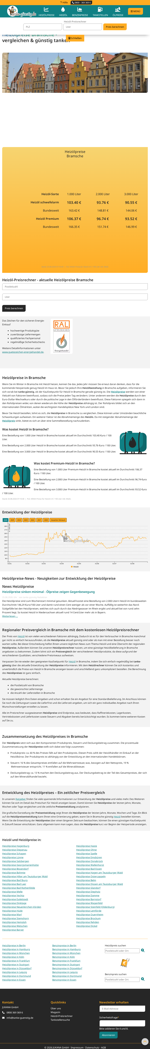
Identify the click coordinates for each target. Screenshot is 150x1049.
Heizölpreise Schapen (14, 853)
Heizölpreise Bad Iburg (15, 880)
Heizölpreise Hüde (12, 910)
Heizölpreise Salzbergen (15, 861)
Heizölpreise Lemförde (88, 910)
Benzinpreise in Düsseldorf (67, 968)
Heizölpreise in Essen (14, 979)
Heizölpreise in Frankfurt (16, 960)
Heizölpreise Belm (86, 880)
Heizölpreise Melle (12, 891)
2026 (5, 520)
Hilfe (65, 2)
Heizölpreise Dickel (86, 926)
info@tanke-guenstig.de (20, 1017)
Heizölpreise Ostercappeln (91, 876)
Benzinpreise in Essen (64, 979)
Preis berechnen (14, 308)
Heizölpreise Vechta (13, 895)
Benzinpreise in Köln (63, 957)
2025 (12, 520)
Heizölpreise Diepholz (88, 891)
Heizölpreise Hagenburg (15, 846)
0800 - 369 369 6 (82, 2)
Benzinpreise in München (66, 953)
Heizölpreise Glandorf (88, 887)
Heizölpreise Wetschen (15, 926)
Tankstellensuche (60, 1019)
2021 (39, 520)
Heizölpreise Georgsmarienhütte (20, 865)
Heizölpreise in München (16, 953)
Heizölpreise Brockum (88, 918)
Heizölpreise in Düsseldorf (16, 968)
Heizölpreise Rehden (87, 922)
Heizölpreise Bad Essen (89, 868)
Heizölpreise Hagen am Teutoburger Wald (99, 872)
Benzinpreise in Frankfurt (66, 960)
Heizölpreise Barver (13, 929)
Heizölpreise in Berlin (14, 945)
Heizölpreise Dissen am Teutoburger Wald (99, 884)
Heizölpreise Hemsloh (14, 922)
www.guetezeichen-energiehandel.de (23, 352)
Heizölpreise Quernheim (89, 914)
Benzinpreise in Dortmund (67, 976)
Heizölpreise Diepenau (14, 849)
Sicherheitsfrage (109, 1017)
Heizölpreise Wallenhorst (90, 865)
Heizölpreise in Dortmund (16, 976)
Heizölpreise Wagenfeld (89, 903)
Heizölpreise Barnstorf (88, 899)
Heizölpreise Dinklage (14, 903)
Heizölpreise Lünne (12, 857)
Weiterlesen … (10, 616)
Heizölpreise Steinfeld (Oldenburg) (95, 907)
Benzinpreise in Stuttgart (66, 964)
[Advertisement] (75, 118)
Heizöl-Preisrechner (62, 1016)
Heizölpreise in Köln (13, 957)
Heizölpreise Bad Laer (14, 884)
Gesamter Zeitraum (58, 520)
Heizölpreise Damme (87, 895)
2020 (46, 520)
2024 (19, 520)
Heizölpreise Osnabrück (89, 861)
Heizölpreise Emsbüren (89, 857)
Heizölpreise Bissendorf (15, 868)
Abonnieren (108, 1035)
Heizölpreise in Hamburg (16, 949)
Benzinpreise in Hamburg (66, 949)
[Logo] (21, 11)
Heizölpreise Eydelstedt (15, 899)
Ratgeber (21, 799)
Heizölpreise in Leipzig (14, 972)
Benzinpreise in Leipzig (65, 972)
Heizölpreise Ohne (86, 849)
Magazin (55, 1012)
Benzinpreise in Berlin (64, 945)
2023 (26, 520)
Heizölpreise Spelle (86, 853)
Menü (136, 11)
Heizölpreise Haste (86, 846)
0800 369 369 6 (15, 1012)
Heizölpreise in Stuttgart (15, 964)
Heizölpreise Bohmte (13, 872)
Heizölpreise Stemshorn (15, 918)
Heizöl (21, 636)
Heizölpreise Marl (12, 914)
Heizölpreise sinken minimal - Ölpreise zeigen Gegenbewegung (48, 592)
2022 (32, 520)
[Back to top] (145, 1042)
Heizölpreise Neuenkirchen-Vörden (21, 907)
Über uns (56, 1008)
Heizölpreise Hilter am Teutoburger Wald (25, 876)
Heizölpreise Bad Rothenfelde (18, 887)
